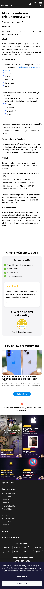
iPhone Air (5, 503)
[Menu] (41, 4)
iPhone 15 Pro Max (8, 518)
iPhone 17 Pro (7, 496)
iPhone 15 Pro (7, 521)
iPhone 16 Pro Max (9, 506)
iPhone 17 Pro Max (9, 493)
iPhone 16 (5, 515)
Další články (22, 394)
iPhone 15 (5, 525)
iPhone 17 (5, 500)
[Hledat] (30, 4)
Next (39, 371)
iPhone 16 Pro (7, 509)
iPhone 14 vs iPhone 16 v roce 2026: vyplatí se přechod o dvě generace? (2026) (19, 378)
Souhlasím (22, 583)
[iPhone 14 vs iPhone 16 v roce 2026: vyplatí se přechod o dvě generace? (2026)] (22, 362)
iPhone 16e (6, 512)
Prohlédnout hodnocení (22, 332)
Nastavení (22, 576)
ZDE (40, 571)
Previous (5, 371)
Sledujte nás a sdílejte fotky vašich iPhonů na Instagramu (22, 409)
